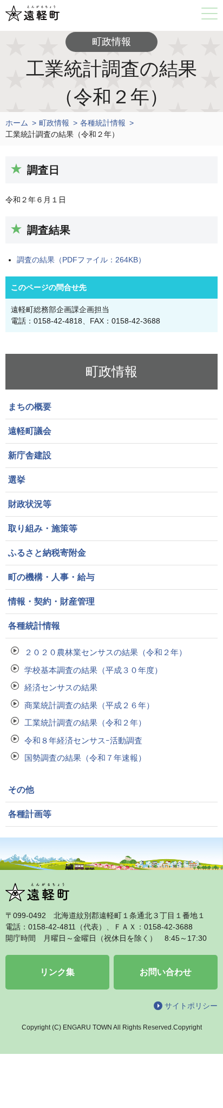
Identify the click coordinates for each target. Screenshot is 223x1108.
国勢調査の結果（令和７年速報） (85, 757)
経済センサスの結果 (60, 687)
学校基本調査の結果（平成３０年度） (93, 670)
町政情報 (54, 122)
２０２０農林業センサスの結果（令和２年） (105, 652)
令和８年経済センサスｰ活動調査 (83, 740)
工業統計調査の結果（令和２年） (85, 722)
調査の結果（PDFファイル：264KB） (81, 259)
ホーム (16, 122)
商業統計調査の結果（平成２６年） (89, 705)
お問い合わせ (166, 972)
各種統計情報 (103, 122)
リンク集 (57, 972)
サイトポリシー (191, 1005)
